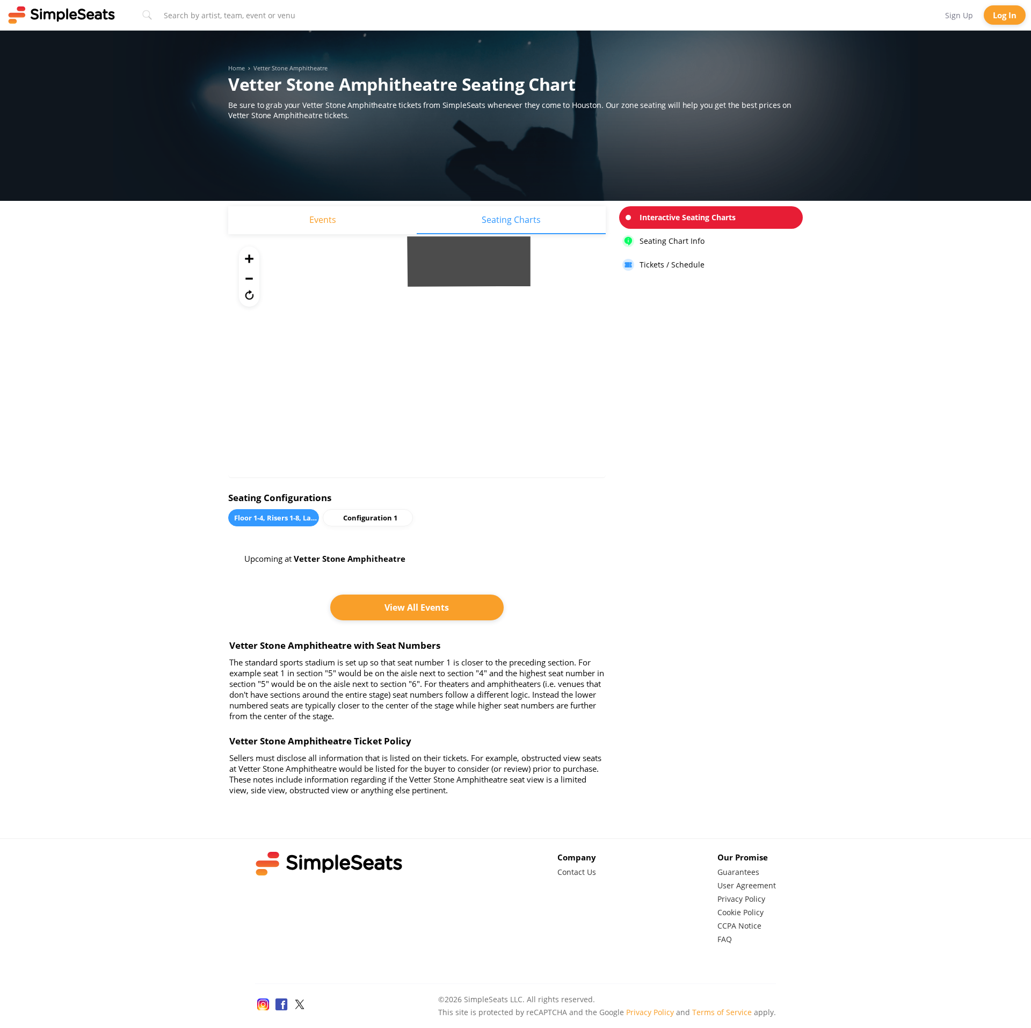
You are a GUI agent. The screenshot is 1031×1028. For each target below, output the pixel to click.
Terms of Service (722, 1012)
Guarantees (738, 872)
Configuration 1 (370, 518)
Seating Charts (511, 220)
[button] (249, 295)
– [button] (249, 276)
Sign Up (959, 15)
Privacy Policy (741, 899)
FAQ (724, 939)
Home (236, 68)
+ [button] (249, 258)
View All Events (416, 607)
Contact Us (576, 872)
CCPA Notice (739, 926)
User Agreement (746, 885)
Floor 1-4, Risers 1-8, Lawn (276, 518)
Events (322, 220)
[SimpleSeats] (61, 15)
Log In (1005, 15)
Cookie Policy (740, 912)
